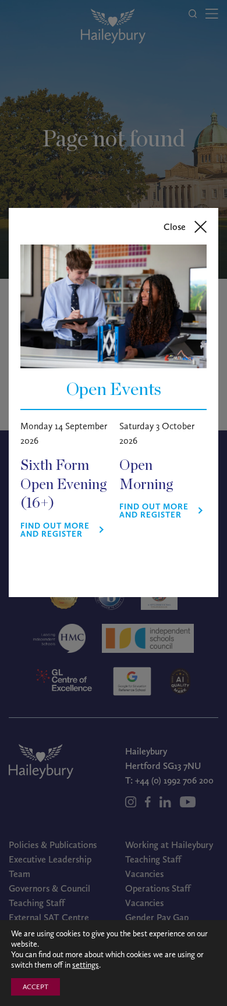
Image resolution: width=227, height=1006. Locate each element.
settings (85, 965)
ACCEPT (35, 987)
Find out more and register (55, 530)
